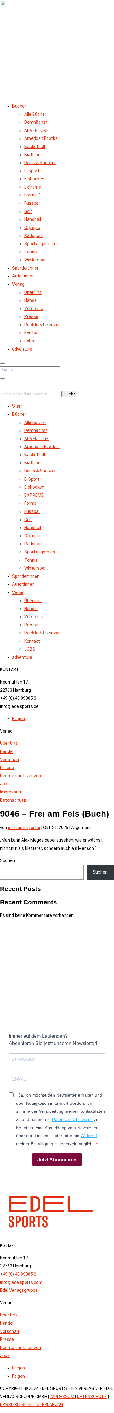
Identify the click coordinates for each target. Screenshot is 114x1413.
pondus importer (24, 827)
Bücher (19, 106)
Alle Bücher (35, 114)
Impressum (11, 792)
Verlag (18, 284)
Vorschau (33, 308)
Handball (32, 219)
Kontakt (32, 332)
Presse (31, 316)
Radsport (33, 235)
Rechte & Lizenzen (42, 324)
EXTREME (34, 495)
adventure (22, 349)
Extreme (32, 187)
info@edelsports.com (21, 1282)
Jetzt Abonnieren (57, 1159)
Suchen (7, 860)
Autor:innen (23, 276)
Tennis (31, 251)
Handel (31, 300)
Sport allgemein (39, 243)
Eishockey (34, 178)
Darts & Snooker (40, 162)
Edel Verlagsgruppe (19, 1290)
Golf (28, 211)
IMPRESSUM (62, 1396)
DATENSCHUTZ (92, 1396)
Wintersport (36, 259)
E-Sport (31, 170)
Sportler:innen (26, 268)
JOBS (29, 649)
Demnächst (35, 122)
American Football (42, 138)
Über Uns (9, 743)
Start (17, 406)
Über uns (33, 292)
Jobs (29, 340)
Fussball (32, 203)
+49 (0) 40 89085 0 (18, 1274)
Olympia (32, 227)
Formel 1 (32, 195)
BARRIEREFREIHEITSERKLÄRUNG (31, 1404)
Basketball (34, 146)
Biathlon (32, 154)
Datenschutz (13, 800)
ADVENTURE (36, 130)
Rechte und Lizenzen (20, 775)
